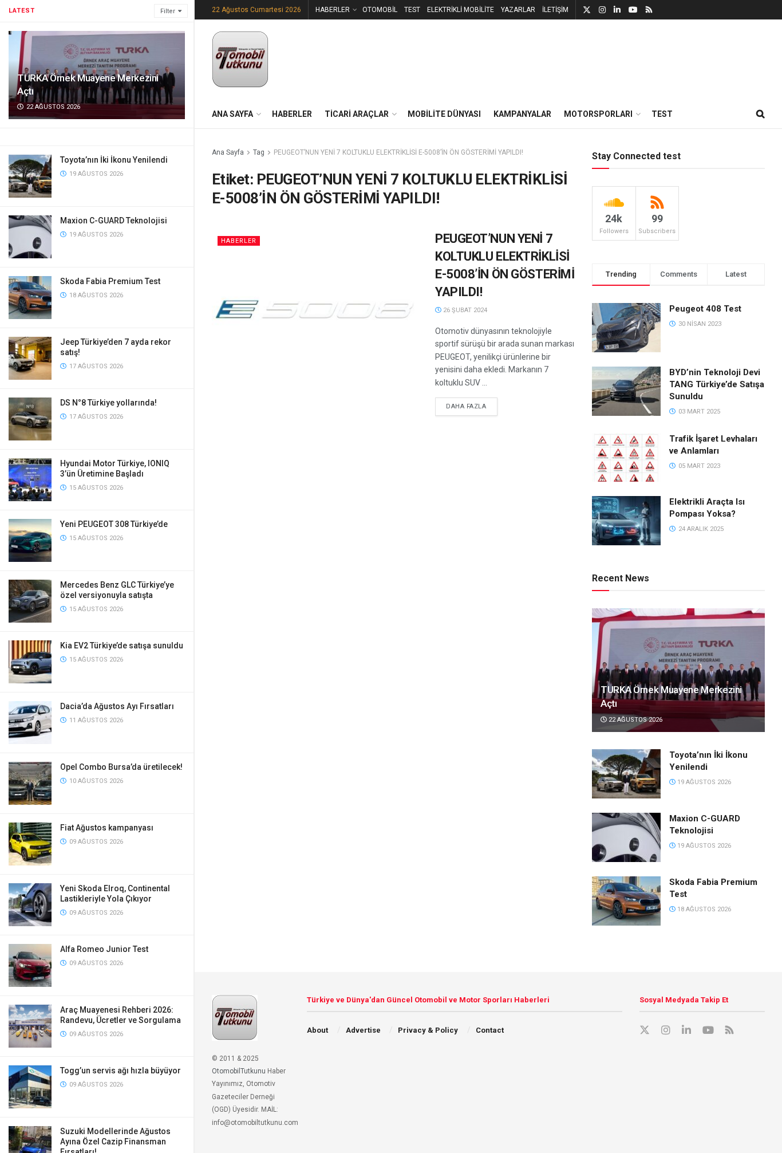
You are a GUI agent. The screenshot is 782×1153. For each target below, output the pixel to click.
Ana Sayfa (228, 152)
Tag (258, 152)
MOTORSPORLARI (598, 114)
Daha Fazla (471, 406)
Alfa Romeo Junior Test (104, 949)
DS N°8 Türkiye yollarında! (108, 402)
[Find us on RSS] (649, 10)
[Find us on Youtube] (633, 10)
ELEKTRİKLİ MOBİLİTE (460, 10)
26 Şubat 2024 (464, 310)
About (317, 1030)
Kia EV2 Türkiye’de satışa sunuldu (121, 645)
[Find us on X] (587, 10)
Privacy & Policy (428, 1030)
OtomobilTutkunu (239, 1071)
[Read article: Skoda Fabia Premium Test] (626, 901)
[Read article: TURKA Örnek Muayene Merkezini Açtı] (678, 670)
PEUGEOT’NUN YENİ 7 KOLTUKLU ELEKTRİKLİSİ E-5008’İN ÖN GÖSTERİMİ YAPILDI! (398, 152)
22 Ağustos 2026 (634, 719)
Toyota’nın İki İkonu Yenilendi (114, 159)
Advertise (363, 1030)
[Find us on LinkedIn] (617, 10)
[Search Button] (760, 114)
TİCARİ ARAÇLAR (357, 114)
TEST (412, 10)
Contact (490, 1030)
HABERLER (332, 10)
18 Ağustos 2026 (703, 909)
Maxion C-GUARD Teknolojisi (113, 220)
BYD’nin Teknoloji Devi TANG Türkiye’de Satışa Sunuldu (716, 384)
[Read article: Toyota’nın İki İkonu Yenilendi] (626, 773)
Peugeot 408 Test (705, 309)
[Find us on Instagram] (602, 10)
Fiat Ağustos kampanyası (106, 827)
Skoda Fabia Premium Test (110, 281)
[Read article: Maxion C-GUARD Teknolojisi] (626, 837)
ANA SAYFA (232, 114)
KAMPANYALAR (522, 114)
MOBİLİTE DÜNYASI (444, 114)
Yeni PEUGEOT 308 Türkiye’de (114, 524)
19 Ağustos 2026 (703, 782)
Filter (167, 11)
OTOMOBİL (379, 10)
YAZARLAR (518, 10)
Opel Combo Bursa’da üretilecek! (121, 767)
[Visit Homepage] (240, 59)
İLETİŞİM (555, 10)
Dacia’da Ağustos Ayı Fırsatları (117, 706)
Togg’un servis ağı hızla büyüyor (120, 1070)
